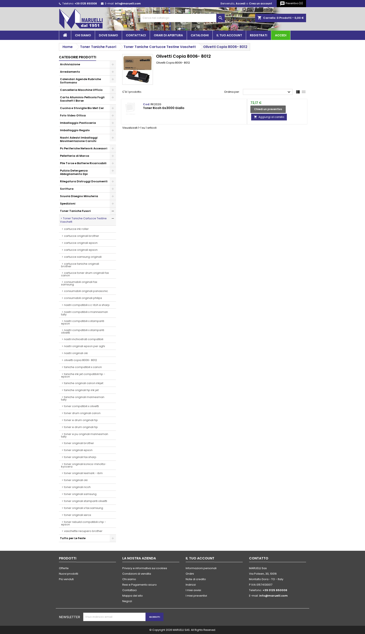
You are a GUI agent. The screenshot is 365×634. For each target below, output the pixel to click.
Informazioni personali (201, 568)
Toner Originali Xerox (77, 515)
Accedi (240, 3)
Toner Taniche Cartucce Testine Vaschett (83, 220)
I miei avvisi (193, 590)
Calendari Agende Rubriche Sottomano (80, 81)
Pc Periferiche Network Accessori (83, 148)
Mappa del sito (132, 596)
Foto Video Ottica (73, 115)
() (291, 3)
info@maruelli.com (128, 3)
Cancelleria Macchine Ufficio (81, 90)
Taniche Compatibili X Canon (83, 367)
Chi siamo (83, 35)
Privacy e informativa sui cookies (144, 568)
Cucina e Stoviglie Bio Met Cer (82, 108)
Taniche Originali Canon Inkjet (83, 383)
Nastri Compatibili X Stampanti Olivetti (82, 331)
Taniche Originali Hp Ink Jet (81, 390)
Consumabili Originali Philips (83, 298)
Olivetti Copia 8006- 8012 (80, 360)
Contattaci (136, 35)
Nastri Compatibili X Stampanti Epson (82, 322)
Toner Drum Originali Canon (82, 413)
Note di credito (196, 579)
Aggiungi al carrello (269, 117)
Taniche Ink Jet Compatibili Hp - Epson (83, 375)
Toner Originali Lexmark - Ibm (83, 473)
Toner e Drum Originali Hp (81, 420)
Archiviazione (70, 64)
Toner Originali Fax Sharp (80, 457)
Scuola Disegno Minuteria (79, 196)
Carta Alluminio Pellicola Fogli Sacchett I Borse (82, 99)
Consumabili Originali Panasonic (86, 291)
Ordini (190, 574)
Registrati (258, 35)
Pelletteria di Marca (74, 156)
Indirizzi (191, 585)
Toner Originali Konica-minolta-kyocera (83, 465)
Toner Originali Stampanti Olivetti (85, 501)
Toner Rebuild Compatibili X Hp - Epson (83, 523)
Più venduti (66, 579)
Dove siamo (108, 35)
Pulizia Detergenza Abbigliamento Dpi (74, 172)
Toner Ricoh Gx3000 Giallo (163, 108)
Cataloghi (200, 35)
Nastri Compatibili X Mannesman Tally (84, 313)
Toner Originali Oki (76, 480)
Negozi (127, 601)
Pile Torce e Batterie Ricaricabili (83, 163)
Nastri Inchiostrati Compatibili (83, 339)
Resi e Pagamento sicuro (139, 585)
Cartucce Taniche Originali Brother (80, 265)
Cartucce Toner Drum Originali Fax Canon (85, 274)
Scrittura (67, 189)
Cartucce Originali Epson (81, 243)
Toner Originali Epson (78, 450)
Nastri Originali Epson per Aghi (84, 346)
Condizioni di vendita (136, 574)
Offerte (64, 568)
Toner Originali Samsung (80, 494)
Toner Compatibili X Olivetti (81, 406)
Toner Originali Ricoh (77, 487)
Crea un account (260, 3)
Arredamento (70, 72)
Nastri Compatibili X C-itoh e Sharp (87, 305)
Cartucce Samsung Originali (83, 257)
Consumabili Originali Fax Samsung (79, 283)
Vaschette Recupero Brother (83, 531)
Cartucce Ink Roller (76, 229)
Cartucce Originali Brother (81, 236)
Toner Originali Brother (79, 443)
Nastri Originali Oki (76, 353)
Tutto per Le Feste (73, 538)
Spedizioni (67, 204)
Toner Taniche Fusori (75, 211)
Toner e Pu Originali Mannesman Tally (84, 435)
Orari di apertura (168, 35)
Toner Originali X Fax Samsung (83, 508)
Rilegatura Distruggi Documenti (84, 181)
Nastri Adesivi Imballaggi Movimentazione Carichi (79, 139)
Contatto (258, 558)
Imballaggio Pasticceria (78, 123)
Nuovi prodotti (68, 574)
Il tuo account (229, 35)
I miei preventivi (196, 596)
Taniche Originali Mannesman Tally (82, 398)
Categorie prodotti (77, 57)
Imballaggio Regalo (75, 130)
